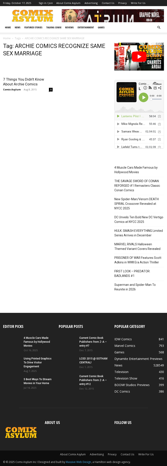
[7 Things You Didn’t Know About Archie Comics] (28, 67)
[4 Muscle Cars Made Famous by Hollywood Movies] (11, 342)
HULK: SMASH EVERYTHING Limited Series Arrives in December (138, 233)
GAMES (101, 27)
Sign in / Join (46, 3)
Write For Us (138, 3)
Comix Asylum (12, 89)
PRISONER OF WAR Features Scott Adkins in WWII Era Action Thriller (137, 260)
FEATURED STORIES (33, 27)
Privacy (122, 3)
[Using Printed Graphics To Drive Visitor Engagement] (11, 363)
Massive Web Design (78, 462)
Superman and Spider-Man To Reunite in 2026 (135, 287)
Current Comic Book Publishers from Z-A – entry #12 (93, 380)
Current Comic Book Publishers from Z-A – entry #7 (93, 341)
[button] (159, 27)
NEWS (17, 27)
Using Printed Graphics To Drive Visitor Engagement (38, 362)
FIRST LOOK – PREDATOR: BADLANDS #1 (132, 273)
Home (7, 38)
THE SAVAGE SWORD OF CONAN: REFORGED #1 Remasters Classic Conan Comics (137, 185)
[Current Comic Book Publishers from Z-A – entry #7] (67, 342)
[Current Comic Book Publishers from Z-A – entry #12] (67, 380)
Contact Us (108, 3)
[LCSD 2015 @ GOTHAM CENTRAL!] (67, 363)
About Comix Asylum (68, 3)
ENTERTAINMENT (86, 27)
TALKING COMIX (53, 27)
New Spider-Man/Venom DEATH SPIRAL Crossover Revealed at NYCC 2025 (136, 203)
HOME (8, 27)
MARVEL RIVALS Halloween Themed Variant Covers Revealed (137, 246)
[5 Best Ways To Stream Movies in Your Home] (11, 383)
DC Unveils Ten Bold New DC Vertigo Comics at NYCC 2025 (138, 219)
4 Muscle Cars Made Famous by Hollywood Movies (136, 170)
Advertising (91, 3)
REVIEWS (69, 27)
